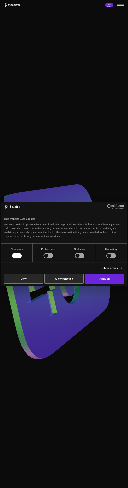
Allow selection (64, 278)
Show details (110, 268)
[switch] (48, 255)
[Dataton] (12, 5)
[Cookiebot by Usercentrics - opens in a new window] (109, 206)
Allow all (105, 278)
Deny (23, 278)
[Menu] (120, 4)
